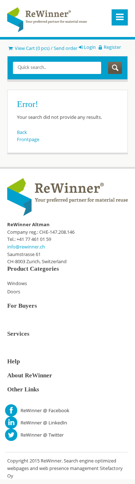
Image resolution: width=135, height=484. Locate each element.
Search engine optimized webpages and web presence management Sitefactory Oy (65, 468)
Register (112, 47)
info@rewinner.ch (26, 246)
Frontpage (28, 139)
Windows (17, 283)
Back (22, 132)
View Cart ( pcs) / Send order (45, 48)
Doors (13, 291)
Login (90, 47)
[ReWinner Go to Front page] (47, 19)
